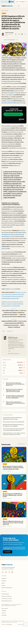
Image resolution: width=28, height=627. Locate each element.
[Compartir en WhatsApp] (22, 34)
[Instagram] (6, 572)
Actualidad (4, 578)
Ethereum (5, 365)
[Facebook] (12, 572)
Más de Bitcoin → (21, 443)
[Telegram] (9, 572)
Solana (4, 367)
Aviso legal (4, 615)
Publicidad (4, 610)
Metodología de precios (7, 600)
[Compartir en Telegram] (19, 34)
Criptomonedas (10, 331)
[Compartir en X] (15, 34)
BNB (4, 370)
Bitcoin (6, 10)
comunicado (5, 167)
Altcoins (3, 585)
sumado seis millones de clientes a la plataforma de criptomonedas (14, 234)
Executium (11, 289)
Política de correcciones (7, 598)
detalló (21, 271)
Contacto (4, 612)
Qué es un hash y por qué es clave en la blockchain (13, 421)
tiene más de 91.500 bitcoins (12, 102)
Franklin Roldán (9, 624)
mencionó (4, 248)
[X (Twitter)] (3, 572)
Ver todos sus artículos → (13, 353)
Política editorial (5, 594)
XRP (3, 373)
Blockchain (4, 580)
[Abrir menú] (18, 6)
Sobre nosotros (5, 608)
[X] (9, 351)
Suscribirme (7, 551)
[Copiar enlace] (25, 34)
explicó (11, 94)
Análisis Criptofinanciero (7, 587)
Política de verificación (6, 596)
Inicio (3, 10)
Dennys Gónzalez (9, 32)
